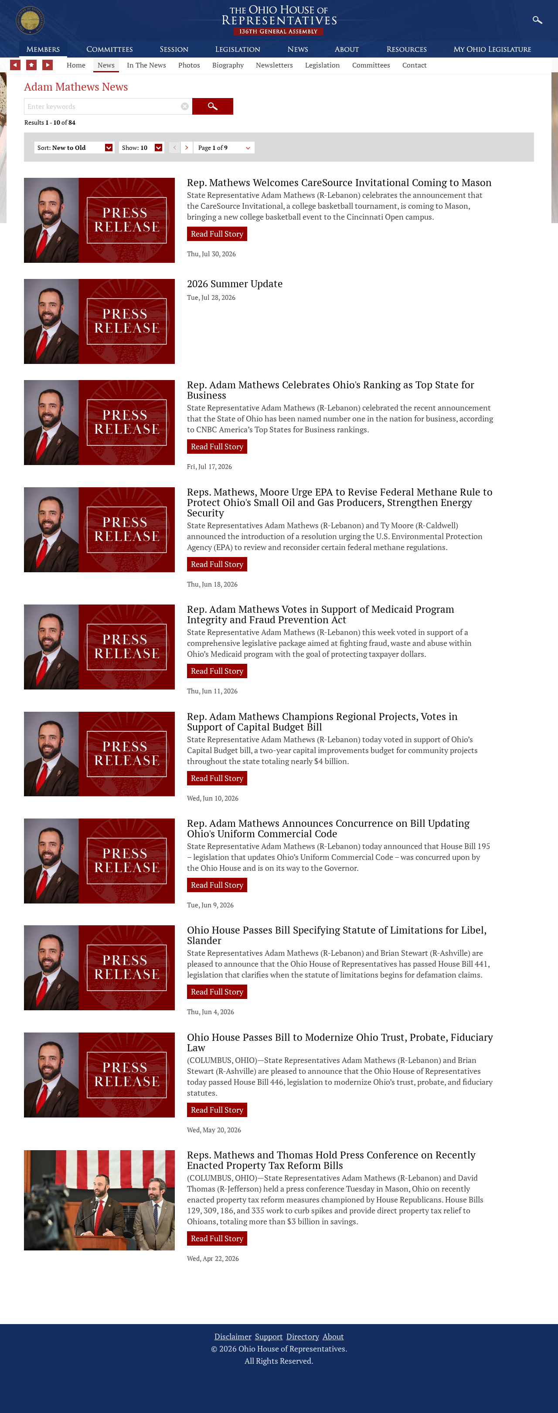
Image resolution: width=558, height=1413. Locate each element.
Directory (302, 1336)
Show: (134, 147)
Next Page (187, 147)
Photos (189, 65)
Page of (213, 147)
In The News (146, 65)
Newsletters (274, 65)
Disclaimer (233, 1336)
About (333, 1336)
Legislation (322, 65)
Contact (414, 65)
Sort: (61, 147)
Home (76, 65)
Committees (371, 65)
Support (269, 1336)
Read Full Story (217, 233)
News (106, 65)
